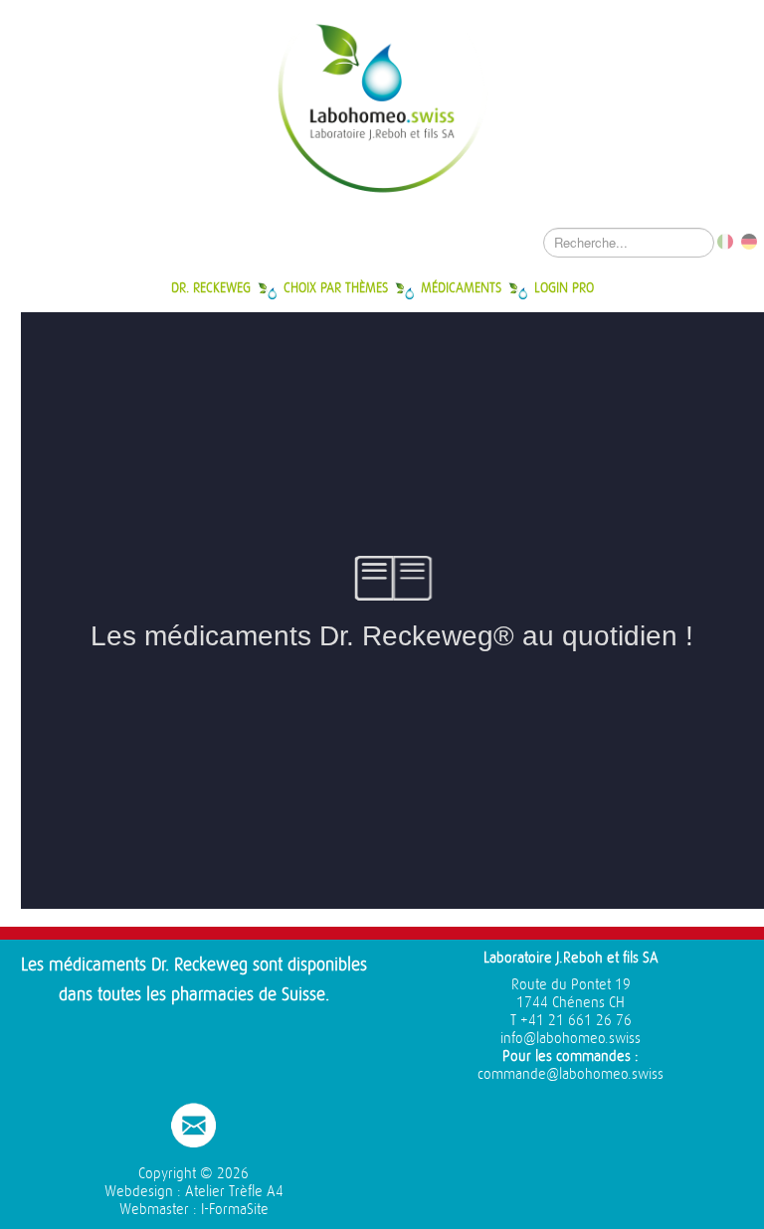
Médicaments (461, 287)
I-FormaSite (235, 1209)
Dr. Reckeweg (211, 287)
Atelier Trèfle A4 (234, 1191)
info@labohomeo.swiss (570, 1038)
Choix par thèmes (336, 287)
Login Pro (564, 287)
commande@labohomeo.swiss (571, 1074)
